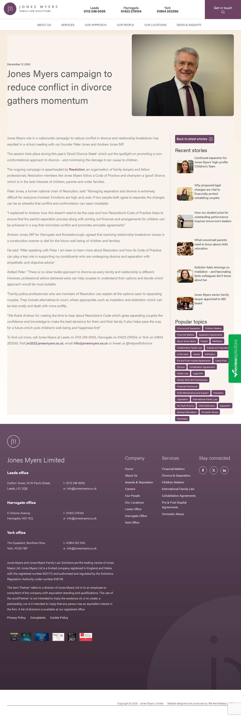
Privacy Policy (16, 617)
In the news (182, 354)
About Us (44, 25)
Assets (196, 354)
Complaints (38, 617)
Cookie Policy (59, 617)
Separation (225, 405)
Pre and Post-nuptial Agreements (193, 360)
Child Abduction (207, 405)
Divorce (181, 367)
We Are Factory (217, 703)
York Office (132, 522)
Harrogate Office (136, 516)
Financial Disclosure (187, 386)
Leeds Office (133, 509)
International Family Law (205, 399)
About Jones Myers (186, 341)
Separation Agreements (210, 334)
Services (67, 25)
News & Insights (189, 25)
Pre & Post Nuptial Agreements (174, 504)
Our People (132, 495)
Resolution (77, 169)
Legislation (182, 399)
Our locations (155, 25)
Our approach (96, 25)
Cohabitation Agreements (202, 367)
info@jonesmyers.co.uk (91, 343)
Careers (130, 489)
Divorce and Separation (188, 328)
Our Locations (134, 502)
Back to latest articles (192, 138)
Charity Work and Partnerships (192, 379)
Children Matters (213, 328)
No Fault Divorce (185, 405)
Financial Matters (185, 334)
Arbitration (210, 354)
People (204, 341)
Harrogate (131, 9)
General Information (187, 412)
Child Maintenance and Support (193, 392)
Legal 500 (198, 373)
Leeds (94, 9)
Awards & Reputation (139, 482)
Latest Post (221, 360)
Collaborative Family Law (189, 347)
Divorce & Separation (176, 475)
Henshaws (182, 418)
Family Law (182, 373)
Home (129, 469)
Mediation (217, 341)
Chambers (218, 392)
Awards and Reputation (218, 347)
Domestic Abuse (209, 412)
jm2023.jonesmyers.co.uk (44, 343)
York (167, 9)
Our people (125, 25)
